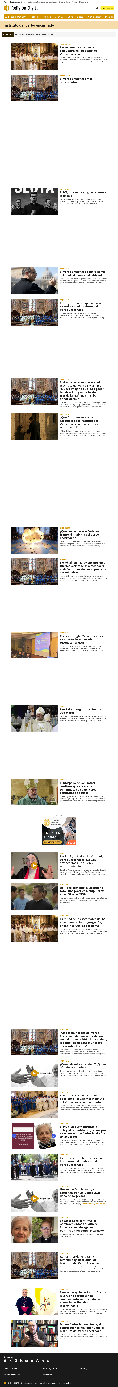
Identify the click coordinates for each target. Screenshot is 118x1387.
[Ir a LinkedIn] (22, 1360)
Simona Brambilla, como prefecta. (94, 1204)
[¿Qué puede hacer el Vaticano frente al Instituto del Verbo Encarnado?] (34, 540)
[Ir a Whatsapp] (38, 1360)
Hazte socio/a (107, 8)
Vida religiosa (94, 17)
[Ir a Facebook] (5, 1360)
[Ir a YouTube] (27, 1360)
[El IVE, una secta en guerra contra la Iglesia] (34, 201)
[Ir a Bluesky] (32, 1360)
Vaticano (47, 17)
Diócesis (80, 17)
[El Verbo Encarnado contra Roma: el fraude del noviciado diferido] (34, 280)
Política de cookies (12, 1375)
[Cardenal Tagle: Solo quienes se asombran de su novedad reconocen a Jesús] (34, 645)
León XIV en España (19, 17)
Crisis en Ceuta (64, 2)
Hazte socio (46, 1375)
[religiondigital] (11, 1383)
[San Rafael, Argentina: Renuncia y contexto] (34, 718)
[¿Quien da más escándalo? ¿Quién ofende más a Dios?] (34, 1073)
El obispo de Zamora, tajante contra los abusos (39, 2)
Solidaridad (110, 17)
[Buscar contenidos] (96, 8)
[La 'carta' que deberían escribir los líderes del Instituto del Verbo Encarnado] (34, 1167)
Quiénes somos (10, 1368)
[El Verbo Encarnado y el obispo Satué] (34, 88)
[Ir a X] (11, 1360)
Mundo (69, 17)
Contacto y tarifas (49, 1368)
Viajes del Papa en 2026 (81, 2)
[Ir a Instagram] (16, 1360)
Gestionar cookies (64, 1383)
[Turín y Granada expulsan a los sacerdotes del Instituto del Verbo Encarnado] (34, 312)
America (59, 17)
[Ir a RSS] (49, 1360)
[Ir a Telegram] (43, 1360)
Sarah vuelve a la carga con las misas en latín (34, 34)
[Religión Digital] (21, 8)
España (35, 17)
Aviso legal (83, 1368)
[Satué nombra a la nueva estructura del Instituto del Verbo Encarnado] (34, 56)
